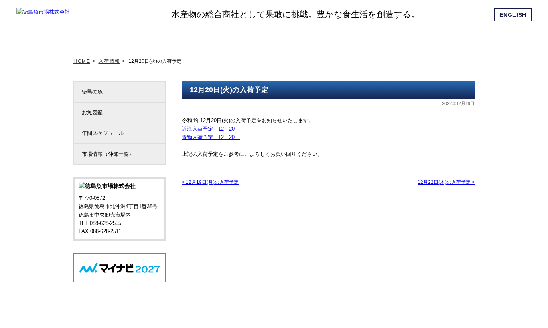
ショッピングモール (413, 35)
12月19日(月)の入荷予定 (210, 182)
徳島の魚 (92, 92)
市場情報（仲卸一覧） (108, 154)
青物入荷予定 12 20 (211, 137)
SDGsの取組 (235, 35)
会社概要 (369, 35)
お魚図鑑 (92, 112)
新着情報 (146, 35)
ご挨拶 (190, 35)
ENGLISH (512, 15)
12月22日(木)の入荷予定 (446, 182)
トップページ (101, 35)
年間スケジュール (103, 133)
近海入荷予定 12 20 (211, 129)
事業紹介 (324, 35)
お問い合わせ (458, 35)
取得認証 (279, 35)
